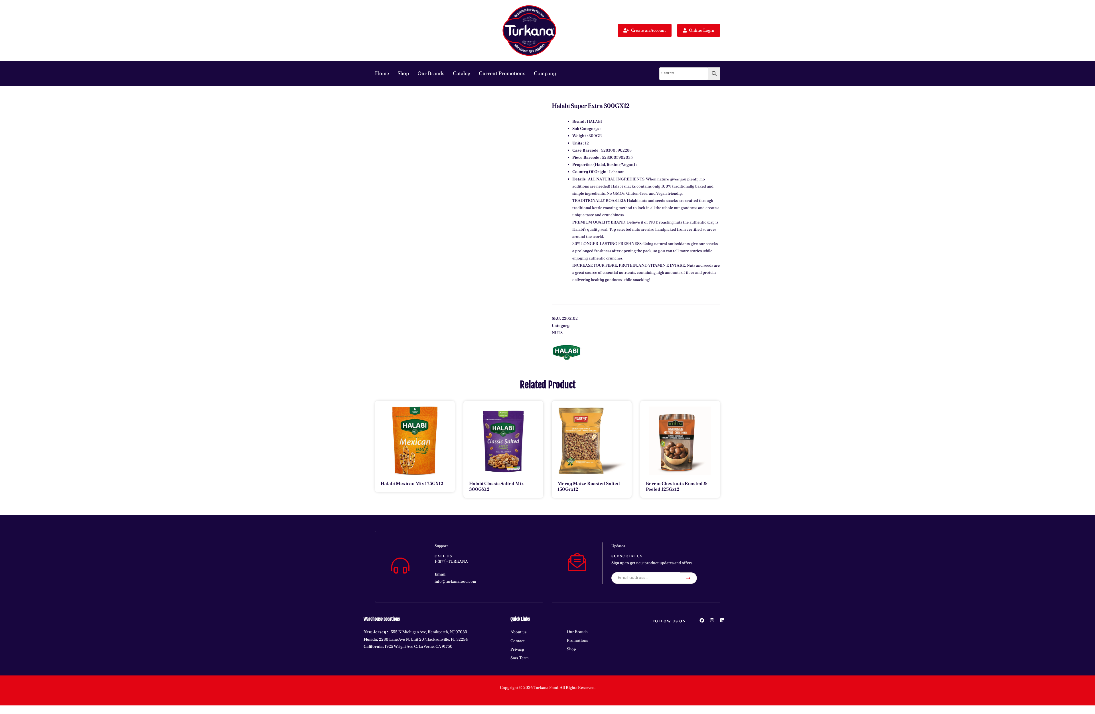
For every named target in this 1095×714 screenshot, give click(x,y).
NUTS (557, 332)
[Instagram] (712, 620)
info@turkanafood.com (455, 581)
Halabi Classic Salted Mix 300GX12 (496, 486)
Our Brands (430, 73)
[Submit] (688, 578)
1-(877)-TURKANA (451, 561)
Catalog (461, 73)
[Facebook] (701, 620)
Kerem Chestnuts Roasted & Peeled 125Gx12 (676, 486)
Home (382, 73)
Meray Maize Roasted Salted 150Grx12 (588, 486)
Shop (403, 73)
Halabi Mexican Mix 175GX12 (412, 483)
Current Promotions (502, 73)
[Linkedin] (722, 620)
